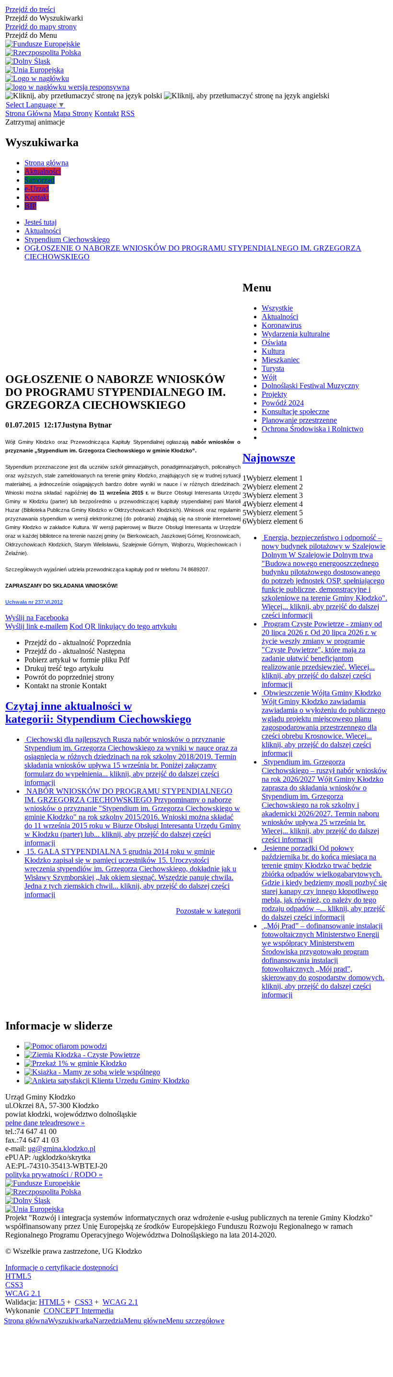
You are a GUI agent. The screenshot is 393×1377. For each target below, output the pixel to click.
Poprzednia (77, 642)
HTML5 (18, 1276)
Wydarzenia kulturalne (296, 334)
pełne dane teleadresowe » (45, 1123)
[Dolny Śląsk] (27, 61)
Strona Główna (28, 113)
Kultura (273, 351)
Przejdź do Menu (31, 35)
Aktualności (280, 316)
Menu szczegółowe (195, 1321)
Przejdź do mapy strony (41, 27)
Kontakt (106, 113)
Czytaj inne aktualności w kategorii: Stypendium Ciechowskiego (98, 712)
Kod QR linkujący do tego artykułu (123, 626)
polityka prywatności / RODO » (54, 1174)
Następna (74, 651)
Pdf (76, 660)
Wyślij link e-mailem (36, 626)
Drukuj (64, 668)
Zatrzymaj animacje (35, 122)
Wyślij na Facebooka (37, 617)
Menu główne (145, 1321)
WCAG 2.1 (23, 1293)
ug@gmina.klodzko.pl (61, 1149)
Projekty (274, 394)
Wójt (269, 377)
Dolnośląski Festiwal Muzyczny (310, 386)
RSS (128, 113)
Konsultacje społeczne (295, 411)
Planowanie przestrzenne (299, 420)
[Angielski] (246, 96)
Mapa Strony (72, 113)
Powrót (69, 677)
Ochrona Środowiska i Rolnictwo (312, 429)
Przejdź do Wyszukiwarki (44, 18)
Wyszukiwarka (70, 1321)
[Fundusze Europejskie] (42, 44)
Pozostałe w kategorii (208, 911)
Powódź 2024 (283, 403)
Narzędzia (108, 1321)
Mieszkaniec (281, 360)
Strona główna (26, 1321)
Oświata (274, 342)
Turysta (273, 368)
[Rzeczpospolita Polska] (43, 52)
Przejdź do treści (30, 9)
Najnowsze (269, 457)
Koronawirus (281, 325)
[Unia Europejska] (34, 70)
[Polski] (83, 96)
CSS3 (14, 1285)
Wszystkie (277, 308)
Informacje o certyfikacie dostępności (61, 1267)
